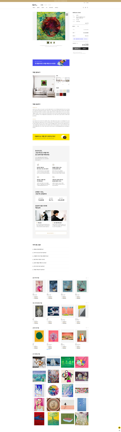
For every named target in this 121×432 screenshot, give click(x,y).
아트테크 (45, 4)
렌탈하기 (84, 48)
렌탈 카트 (76, 48)
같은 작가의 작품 (36, 277)
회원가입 (87, 2)
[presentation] (57, 84)
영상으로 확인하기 (50, 233)
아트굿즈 (49, 4)
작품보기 (34, 7)
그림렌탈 (41, 4)
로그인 (84, 2)
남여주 (77, 15)
